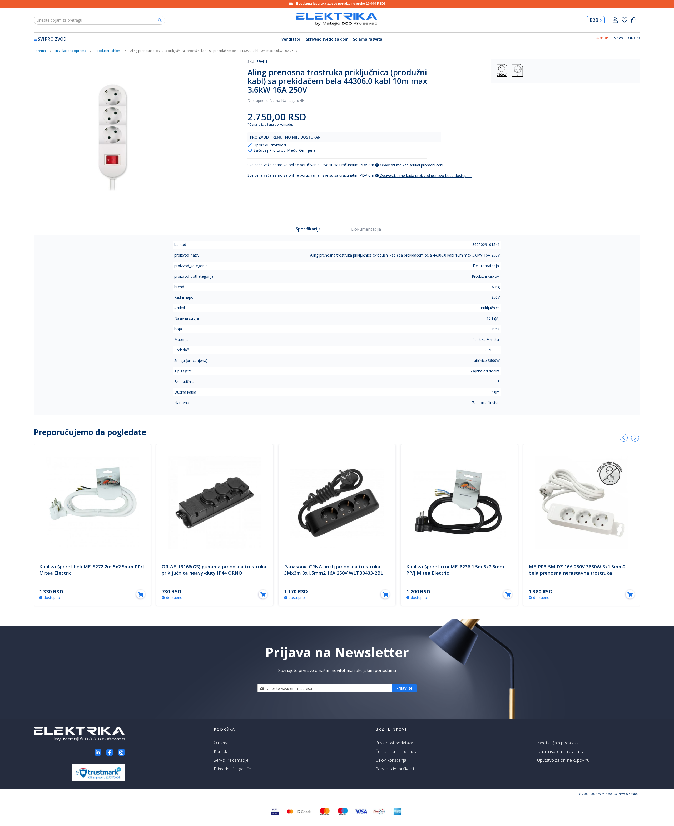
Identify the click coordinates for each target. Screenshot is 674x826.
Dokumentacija (366, 229)
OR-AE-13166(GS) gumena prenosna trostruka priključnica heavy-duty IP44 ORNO (214, 569)
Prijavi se (615, 20)
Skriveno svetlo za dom (327, 39)
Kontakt (221, 751)
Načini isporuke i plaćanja (560, 751)
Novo (618, 37)
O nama (221, 743)
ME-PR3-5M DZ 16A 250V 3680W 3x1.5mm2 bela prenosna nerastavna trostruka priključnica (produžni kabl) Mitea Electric (577, 572)
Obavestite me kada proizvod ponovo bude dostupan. (425, 175)
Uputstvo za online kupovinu (563, 760)
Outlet (634, 37)
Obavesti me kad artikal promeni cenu (411, 165)
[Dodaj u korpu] (140, 594)
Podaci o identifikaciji (394, 769)
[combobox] (99, 20)
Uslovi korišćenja (390, 760)
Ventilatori (291, 39)
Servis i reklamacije (231, 760)
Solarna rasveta (367, 39)
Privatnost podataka (394, 743)
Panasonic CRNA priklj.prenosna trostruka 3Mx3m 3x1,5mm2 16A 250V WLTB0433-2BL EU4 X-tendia (333, 572)
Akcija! (602, 37)
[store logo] (337, 19)
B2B (593, 20)
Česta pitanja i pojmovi (396, 751)
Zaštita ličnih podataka (558, 743)
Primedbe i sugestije (232, 769)
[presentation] (624, 438)
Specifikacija (308, 229)
